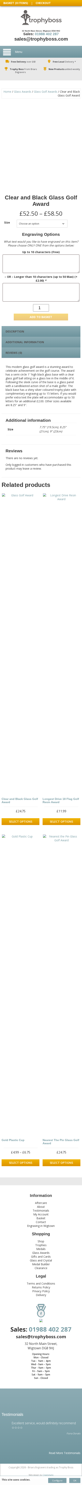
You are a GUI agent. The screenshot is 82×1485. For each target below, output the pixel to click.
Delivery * (64, 61)
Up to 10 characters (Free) (41, 252)
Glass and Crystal (41, 1260)
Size (7, 222)
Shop (41, 1241)
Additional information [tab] (25, 342)
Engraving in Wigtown (41, 1226)
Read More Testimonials (64, 1453)
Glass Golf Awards (45, 91)
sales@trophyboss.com (41, 39)
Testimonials (41, 1210)
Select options (20, 821)
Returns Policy (41, 1287)
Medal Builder (41, 1264)
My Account (41, 1214)
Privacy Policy (41, 1291)
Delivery (41, 1295)
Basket (40, 1218)
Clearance (41, 1268)
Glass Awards (22, 91)
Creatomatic (48, 1475)
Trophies (41, 1245)
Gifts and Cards (41, 1256)
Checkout (43, 3)
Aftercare (41, 1203)
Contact (41, 1222)
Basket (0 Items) (15, 3)
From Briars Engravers (23, 71)
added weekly (64, 69)
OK (74, 1480)
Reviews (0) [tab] (14, 353)
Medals (41, 1249)
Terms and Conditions (41, 1283)
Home (7, 91)
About (41, 1207)
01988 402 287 (47, 34)
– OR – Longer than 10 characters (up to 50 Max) (41, 278)
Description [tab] (15, 331)
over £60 (23, 61)
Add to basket (41, 317)
